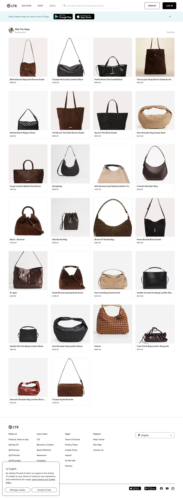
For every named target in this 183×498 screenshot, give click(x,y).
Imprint (68, 455)
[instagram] (173, 488)
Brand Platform (44, 450)
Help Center (98, 439)
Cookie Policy (71, 450)
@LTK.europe (15, 460)
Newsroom (41, 455)
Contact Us (98, 450)
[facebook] (161, 488)
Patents (68, 466)
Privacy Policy (71, 444)
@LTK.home (14, 450)
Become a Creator (45, 444)
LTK (38, 439)
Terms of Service (72, 439)
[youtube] (167, 488)
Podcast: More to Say (19, 439)
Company (41, 460)
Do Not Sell (70, 460)
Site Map (97, 444)
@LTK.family (14, 455)
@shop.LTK (14, 444)
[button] (155, 435)
